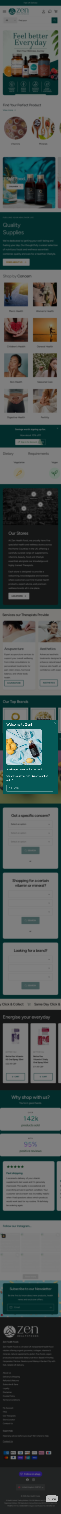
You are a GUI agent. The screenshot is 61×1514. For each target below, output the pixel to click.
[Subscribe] (49, 788)
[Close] (55, 723)
